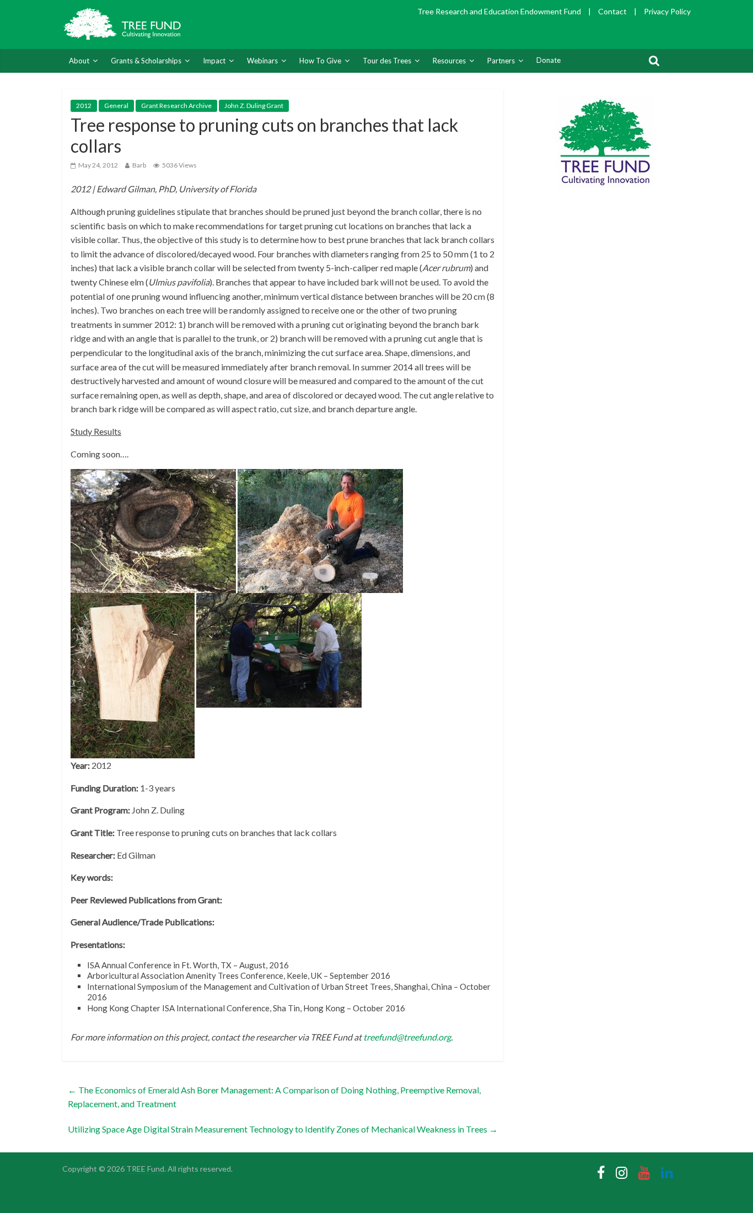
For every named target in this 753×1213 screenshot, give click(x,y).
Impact (214, 60)
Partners (501, 60)
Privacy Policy (667, 11)
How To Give (320, 60)
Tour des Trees (387, 60)
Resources (449, 60)
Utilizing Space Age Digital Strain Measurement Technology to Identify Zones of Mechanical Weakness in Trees (283, 1129)
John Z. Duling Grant (253, 105)
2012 (84, 105)
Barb (139, 165)
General (116, 105)
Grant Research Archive (176, 105)
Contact (612, 11)
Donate (548, 60)
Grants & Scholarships (146, 60)
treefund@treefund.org (407, 1037)
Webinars (262, 60)
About (79, 60)
